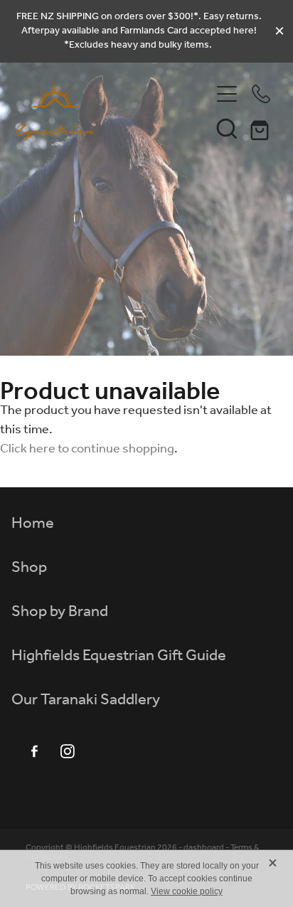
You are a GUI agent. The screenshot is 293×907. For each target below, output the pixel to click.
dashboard (203, 847)
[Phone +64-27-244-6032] (261, 94)
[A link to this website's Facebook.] (34, 751)
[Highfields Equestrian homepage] (113, 111)
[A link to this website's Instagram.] (67, 751)
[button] (227, 128)
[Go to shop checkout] (261, 128)
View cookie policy (187, 891)
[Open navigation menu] (227, 94)
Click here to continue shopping (87, 449)
